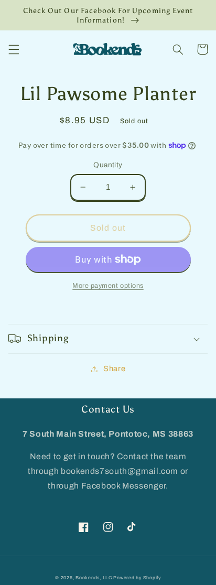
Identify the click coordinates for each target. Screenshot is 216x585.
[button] (14, 49)
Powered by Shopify (136, 577)
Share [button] (114, 368)
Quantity (107, 165)
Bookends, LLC (93, 577)
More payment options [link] (108, 285)
